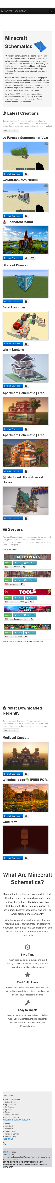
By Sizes (8, 1109)
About (7, 1123)
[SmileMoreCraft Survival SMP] (27, 609)
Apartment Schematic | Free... (25, 392)
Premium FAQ (37, 641)
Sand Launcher (14, 307)
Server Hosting (11, 1131)
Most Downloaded (12, 1099)
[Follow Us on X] (4, 1143)
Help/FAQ (9, 1126)
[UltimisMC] (27, 557)
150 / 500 (30, 615)
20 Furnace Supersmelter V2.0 (25, 137)
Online (8, 562)
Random (8, 1112)
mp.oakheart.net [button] (15, 636)
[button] (23, 566)
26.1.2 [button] (19, 632)
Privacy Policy (10, 1136)
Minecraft (9, 1128)
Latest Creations (11, 1102)
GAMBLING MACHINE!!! (20, 179)
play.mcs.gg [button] (13, 584)
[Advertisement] (27, 23)
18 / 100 (31, 632)
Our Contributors (12, 1117)
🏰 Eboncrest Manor (18, 221)
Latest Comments (12, 1114)
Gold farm (10, 821)
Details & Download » (12, 174)
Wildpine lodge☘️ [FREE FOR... (26, 779)
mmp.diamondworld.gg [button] (17, 601)
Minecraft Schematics (13, 11)
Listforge (7, 1151)
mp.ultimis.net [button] (14, 566)
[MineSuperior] (27, 574)
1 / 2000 (32, 597)
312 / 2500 (30, 580)
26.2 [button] (18, 562)
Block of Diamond (16, 265)
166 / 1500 (30, 562)
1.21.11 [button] (19, 597)
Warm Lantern (13, 349)
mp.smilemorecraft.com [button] (18, 619)
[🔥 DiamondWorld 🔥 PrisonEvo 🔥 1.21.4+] (27, 592)
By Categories (10, 1104)
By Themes (9, 1107)
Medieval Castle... (16, 737)
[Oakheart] (27, 627)
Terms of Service (12, 1133)
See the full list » (11, 130)
